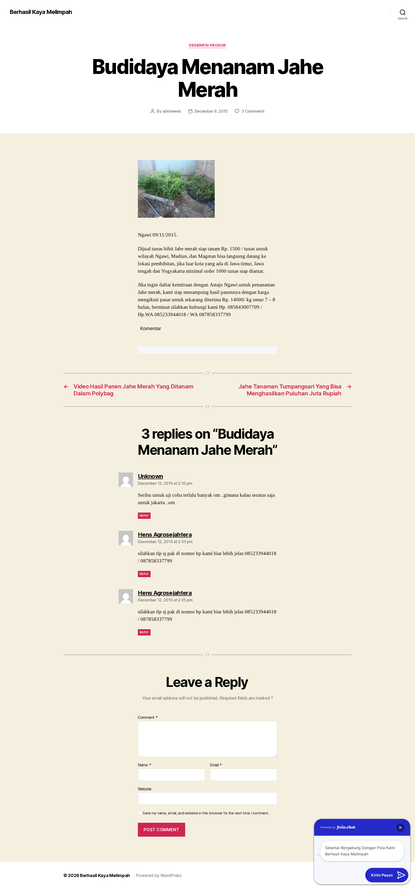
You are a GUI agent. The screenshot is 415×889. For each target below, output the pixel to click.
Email (216, 765)
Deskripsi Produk (207, 45)
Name (144, 765)
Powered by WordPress (159, 875)
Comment (148, 717)
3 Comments (253, 111)
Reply (144, 515)
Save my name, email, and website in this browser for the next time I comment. (206, 813)
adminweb (172, 111)
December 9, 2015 (211, 111)
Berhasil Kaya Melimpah (41, 12)
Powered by (328, 827)
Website (145, 788)
